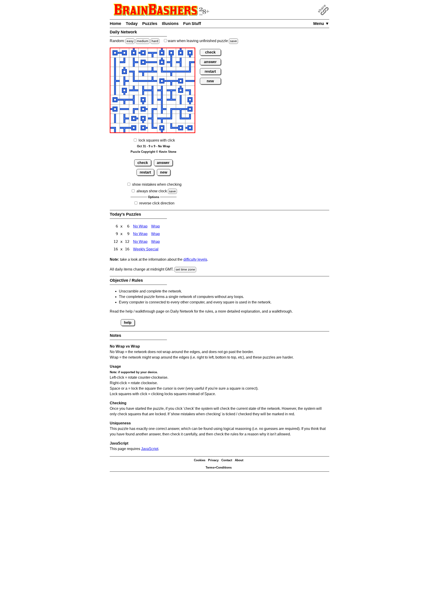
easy (130, 41)
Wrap (155, 226)
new (163, 172)
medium (142, 41)
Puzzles (149, 23)
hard (155, 41)
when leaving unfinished (202, 41)
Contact (226, 460)
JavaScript (149, 449)
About (239, 460)
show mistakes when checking (157, 184)
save (233, 41)
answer (163, 163)
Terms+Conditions (219, 467)
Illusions (170, 23)
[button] (115, 52)
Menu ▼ (321, 23)
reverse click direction (156, 203)
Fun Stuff (192, 23)
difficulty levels (195, 259)
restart (145, 172)
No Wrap (140, 226)
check (142, 163)
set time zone (185, 269)
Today (132, 23)
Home (115, 23)
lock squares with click (157, 140)
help (127, 322)
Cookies (199, 460)
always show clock (152, 191)
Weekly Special (145, 249)
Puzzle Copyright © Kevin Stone (153, 151)
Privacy (213, 460)
